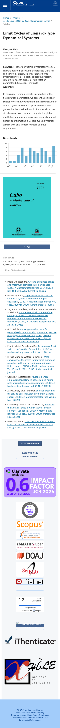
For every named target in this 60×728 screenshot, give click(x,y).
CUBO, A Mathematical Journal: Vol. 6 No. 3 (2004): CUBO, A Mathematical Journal (31, 303)
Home (6, 17)
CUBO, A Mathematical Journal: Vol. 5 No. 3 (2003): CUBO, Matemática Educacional (31, 413)
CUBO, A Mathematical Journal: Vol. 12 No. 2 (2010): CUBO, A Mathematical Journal (30, 426)
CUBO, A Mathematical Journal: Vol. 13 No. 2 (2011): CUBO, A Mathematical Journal (30, 289)
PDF (28, 246)
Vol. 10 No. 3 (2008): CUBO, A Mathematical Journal (26, 20)
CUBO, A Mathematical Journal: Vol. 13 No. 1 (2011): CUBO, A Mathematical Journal (31, 369)
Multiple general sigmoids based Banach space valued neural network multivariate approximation (30, 379)
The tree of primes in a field (40, 421)
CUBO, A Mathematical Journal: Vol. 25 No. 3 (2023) (31, 384)
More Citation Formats (15, 270)
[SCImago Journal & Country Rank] (30, 625)
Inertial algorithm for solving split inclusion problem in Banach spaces (31, 393)
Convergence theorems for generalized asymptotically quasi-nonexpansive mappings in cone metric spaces (31, 332)
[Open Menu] (5, 5)
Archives (16, 17)
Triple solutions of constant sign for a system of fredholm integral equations (30, 298)
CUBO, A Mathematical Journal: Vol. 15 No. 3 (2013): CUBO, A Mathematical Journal (29, 338)
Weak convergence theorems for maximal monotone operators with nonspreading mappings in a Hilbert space (31, 361)
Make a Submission (30, 443)
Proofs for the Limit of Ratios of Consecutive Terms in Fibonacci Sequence (30, 407)
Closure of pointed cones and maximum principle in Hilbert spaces (30, 283)
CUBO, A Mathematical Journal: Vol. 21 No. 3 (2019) (29, 351)
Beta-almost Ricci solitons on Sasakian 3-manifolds (31, 348)
